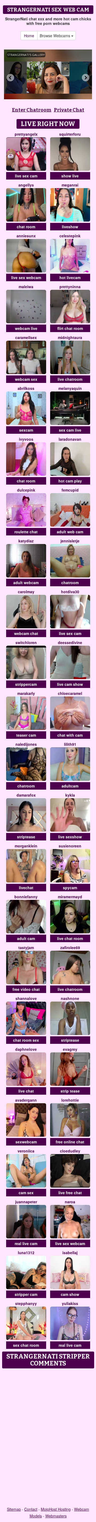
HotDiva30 (70, 591)
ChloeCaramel (70, 693)
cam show (70, 1294)
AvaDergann (26, 1100)
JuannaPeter (26, 1201)
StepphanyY (26, 1303)
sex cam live (70, 430)
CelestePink (70, 235)
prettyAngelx (26, 134)
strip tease (70, 1091)
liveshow (70, 226)
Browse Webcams (55, 35)
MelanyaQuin (70, 388)
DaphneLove (26, 1049)
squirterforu (70, 134)
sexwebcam (26, 1141)
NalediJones (26, 744)
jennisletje (70, 540)
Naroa (70, 1201)
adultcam (70, 786)
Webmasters (56, 1516)
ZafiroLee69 (70, 947)
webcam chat (26, 633)
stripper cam (26, 1294)
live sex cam (26, 175)
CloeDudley (70, 1151)
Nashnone (70, 998)
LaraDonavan (70, 439)
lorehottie (70, 1100)
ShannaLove (26, 998)
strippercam (26, 684)
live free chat (70, 1192)
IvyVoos (26, 439)
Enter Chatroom (31, 110)
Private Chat (69, 110)
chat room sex (26, 1040)
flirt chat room (70, 328)
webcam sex (26, 379)
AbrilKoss (26, 388)
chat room (26, 226)
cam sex (26, 1192)
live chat (26, 1091)
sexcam (26, 430)
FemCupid (70, 490)
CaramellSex (26, 337)
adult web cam (70, 531)
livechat (26, 887)
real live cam (26, 1243)
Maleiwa (26, 286)
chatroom (70, 582)
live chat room (70, 938)
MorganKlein (26, 845)
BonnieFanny (26, 896)
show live (70, 175)
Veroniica (26, 1151)
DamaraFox (26, 795)
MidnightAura (70, 337)
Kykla (70, 795)
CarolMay (26, 591)
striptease (26, 836)
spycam (70, 887)
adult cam (26, 938)
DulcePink (26, 490)
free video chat (26, 989)
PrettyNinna (70, 286)
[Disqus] (48, 1438)
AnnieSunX (26, 235)
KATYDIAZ (26, 540)
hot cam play (70, 481)
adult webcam (26, 582)
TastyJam (26, 947)
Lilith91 (70, 744)
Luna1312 (26, 1252)
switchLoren (26, 642)
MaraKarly (26, 693)
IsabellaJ (70, 1252)
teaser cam (26, 735)
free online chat (70, 1141)
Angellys (26, 185)
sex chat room (26, 1345)
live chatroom (70, 379)
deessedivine (70, 642)
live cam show (70, 684)
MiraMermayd (70, 896)
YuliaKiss (70, 1303)
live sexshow (70, 836)
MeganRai (70, 185)
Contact (30, 1509)
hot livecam (70, 277)
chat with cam (70, 735)
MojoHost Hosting (56, 1509)
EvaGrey (70, 1049)
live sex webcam (26, 277)
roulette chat (26, 531)
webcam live (26, 328)
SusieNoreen (70, 845)
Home (29, 35)
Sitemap (14, 1509)
